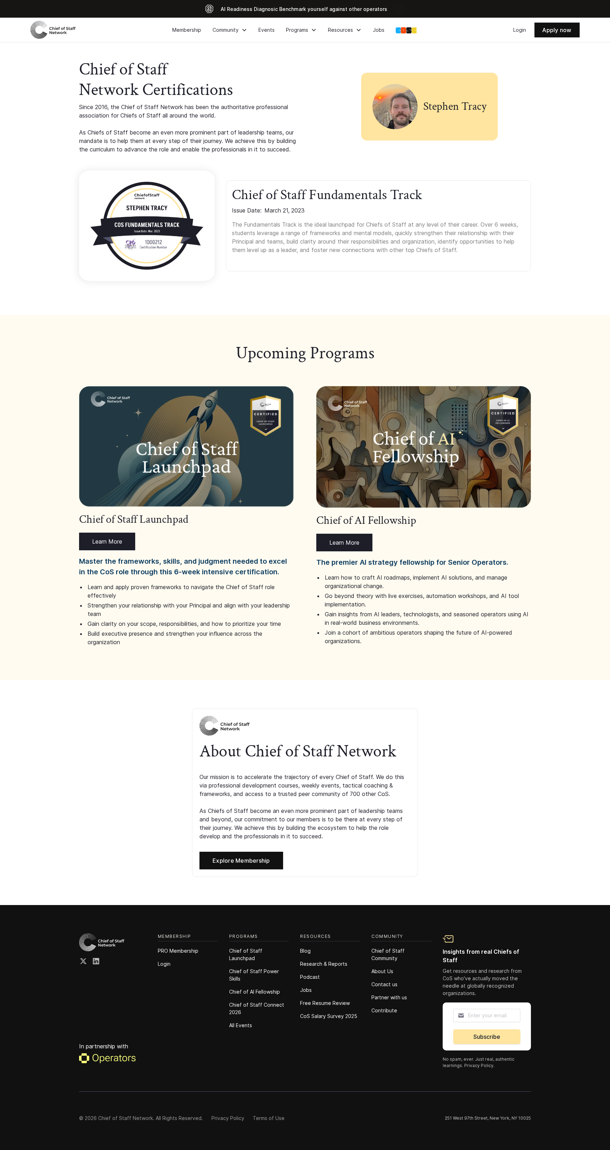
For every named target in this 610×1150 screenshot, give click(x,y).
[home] (53, 29)
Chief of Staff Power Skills (254, 975)
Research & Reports (323, 964)
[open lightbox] (146, 226)
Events (266, 30)
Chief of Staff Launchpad (245, 954)
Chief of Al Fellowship (254, 992)
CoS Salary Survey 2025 (328, 1016)
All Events (240, 1025)
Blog (305, 951)
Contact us (384, 984)
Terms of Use (269, 1118)
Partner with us (389, 997)
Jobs (378, 30)
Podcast (310, 977)
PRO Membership (178, 951)
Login (519, 30)
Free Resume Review (325, 1003)
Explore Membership (241, 860)
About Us (382, 971)
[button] (230, 30)
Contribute (384, 1010)
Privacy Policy (227, 1118)
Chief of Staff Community (388, 954)
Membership (186, 30)
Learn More (107, 541)
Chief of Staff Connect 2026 (256, 1008)
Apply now (556, 30)
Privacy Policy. (479, 1065)
